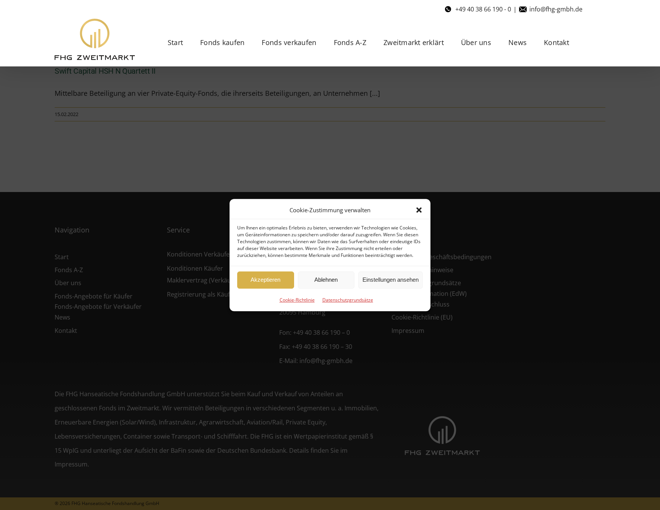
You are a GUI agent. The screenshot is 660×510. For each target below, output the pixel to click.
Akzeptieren (265, 279)
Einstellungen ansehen (390, 279)
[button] (419, 210)
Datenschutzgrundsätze (347, 300)
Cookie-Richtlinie (297, 300)
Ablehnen (326, 279)
